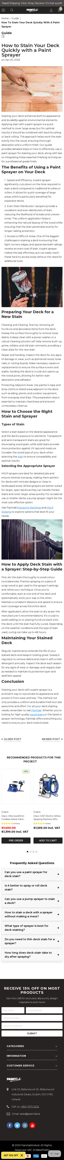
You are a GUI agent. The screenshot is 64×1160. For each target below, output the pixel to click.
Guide (15, 18)
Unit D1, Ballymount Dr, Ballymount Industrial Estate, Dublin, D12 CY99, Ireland (33, 1094)
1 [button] (27, 851)
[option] (16, 806)
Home (5, 18)
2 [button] (30, 851)
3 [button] (33, 851)
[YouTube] (32, 1125)
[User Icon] (51, 10)
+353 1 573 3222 (30, 1106)
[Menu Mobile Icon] (3, 10)
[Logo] (32, 10)
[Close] (22, 1155)
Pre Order (16, 840)
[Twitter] (17, 1125)
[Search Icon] (14, 10)
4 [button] (36, 851)
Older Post (12, 739)
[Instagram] (25, 1125)
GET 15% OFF (11, 1155)
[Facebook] (10, 1125)
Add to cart (48, 840)
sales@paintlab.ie (30, 1113)
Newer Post (51, 739)
